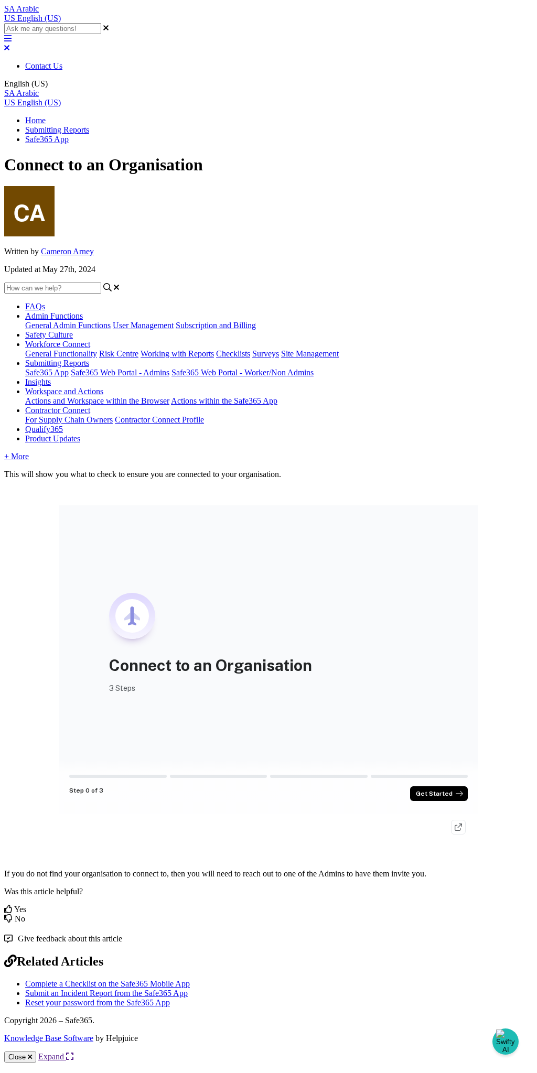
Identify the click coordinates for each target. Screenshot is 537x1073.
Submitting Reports (57, 129)
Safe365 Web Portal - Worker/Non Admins (242, 372)
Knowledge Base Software (48, 1038)
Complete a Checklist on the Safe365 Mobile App (107, 983)
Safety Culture (49, 334)
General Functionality (61, 353)
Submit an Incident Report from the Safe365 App (106, 993)
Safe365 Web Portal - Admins (120, 372)
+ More (16, 456)
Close (18, 1057)
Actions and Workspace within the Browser (97, 400)
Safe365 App (47, 139)
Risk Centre (118, 353)
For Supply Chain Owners (69, 419)
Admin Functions (54, 315)
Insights (38, 381)
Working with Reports (177, 353)
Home (35, 120)
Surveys (265, 353)
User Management (143, 325)
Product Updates (52, 438)
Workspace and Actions (64, 391)
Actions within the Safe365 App (224, 400)
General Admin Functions (68, 325)
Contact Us (43, 65)
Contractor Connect (57, 410)
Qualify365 (44, 429)
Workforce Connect (57, 344)
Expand (52, 1056)
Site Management (310, 353)
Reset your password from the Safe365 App (97, 1002)
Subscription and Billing (216, 325)
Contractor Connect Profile (159, 419)
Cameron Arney (67, 251)
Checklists (233, 353)
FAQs (35, 306)
